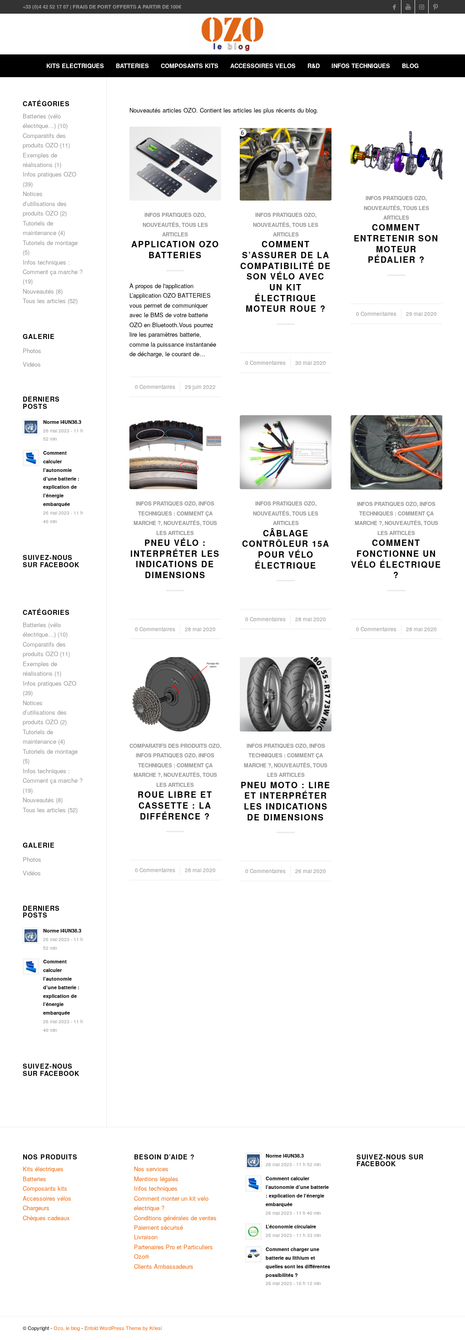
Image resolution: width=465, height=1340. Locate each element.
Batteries (34, 1178)
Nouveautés (161, 225)
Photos (32, 350)
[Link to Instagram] (421, 7)
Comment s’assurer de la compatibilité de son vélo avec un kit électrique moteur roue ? (285, 276)
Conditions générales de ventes (175, 1217)
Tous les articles (44, 300)
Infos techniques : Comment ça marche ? (174, 513)
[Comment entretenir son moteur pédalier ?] (396, 155)
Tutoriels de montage (50, 242)
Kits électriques (43, 1168)
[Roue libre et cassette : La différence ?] (175, 694)
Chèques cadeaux (46, 1217)
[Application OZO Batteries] (175, 164)
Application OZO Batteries (175, 249)
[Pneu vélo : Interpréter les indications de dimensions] (175, 452)
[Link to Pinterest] (435, 7)
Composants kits (45, 1188)
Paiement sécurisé (158, 1227)
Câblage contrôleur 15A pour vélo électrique (286, 549)
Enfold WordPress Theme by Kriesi (123, 1327)
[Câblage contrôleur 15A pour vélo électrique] (285, 452)
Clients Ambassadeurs (163, 1266)
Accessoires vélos (47, 1198)
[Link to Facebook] (394, 7)
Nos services (151, 1168)
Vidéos (32, 364)
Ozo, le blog (67, 1327)
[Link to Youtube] (408, 7)
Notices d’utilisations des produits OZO (45, 203)
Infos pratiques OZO (174, 215)
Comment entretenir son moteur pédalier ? (396, 243)
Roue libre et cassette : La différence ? (175, 805)
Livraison (146, 1236)
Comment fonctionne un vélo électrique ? (396, 559)
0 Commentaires (155, 386)
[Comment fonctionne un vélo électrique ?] (396, 452)
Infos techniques (156, 1188)
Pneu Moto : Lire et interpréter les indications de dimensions (286, 801)
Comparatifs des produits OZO (174, 746)
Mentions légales (156, 1178)
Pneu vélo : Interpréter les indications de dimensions (175, 559)
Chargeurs (36, 1207)
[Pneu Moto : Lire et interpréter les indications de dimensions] (285, 694)
